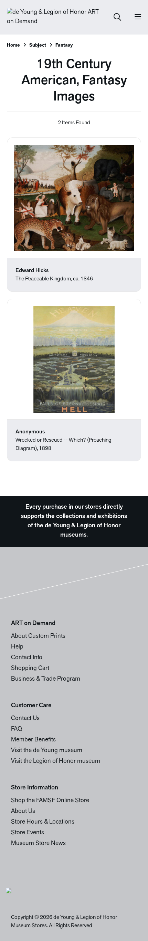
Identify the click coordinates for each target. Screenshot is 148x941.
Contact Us (25, 719)
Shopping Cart (30, 668)
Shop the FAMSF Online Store (50, 801)
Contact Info (26, 658)
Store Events (27, 833)
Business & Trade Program (45, 679)
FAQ (16, 729)
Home (13, 45)
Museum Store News (38, 844)
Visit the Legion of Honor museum (55, 761)
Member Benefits (33, 740)
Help (17, 647)
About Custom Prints (38, 636)
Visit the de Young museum (46, 751)
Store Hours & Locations (42, 822)
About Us (23, 811)
